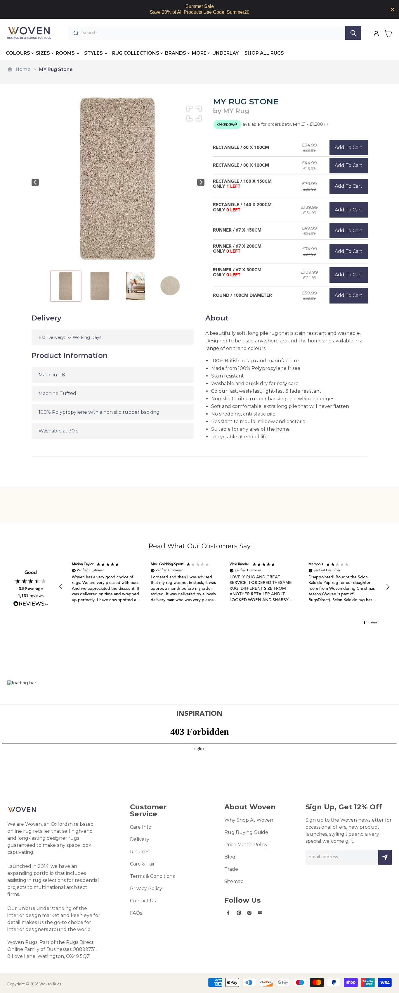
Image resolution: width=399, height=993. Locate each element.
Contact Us (143, 901)
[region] (199, 9)
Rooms (66, 53)
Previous (35, 182)
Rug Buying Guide (246, 832)
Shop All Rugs (264, 53)
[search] (212, 33)
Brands (175, 53)
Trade (231, 869)
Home (22, 69)
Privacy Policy (146, 888)
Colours (18, 53)
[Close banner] (392, 9)
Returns (139, 851)
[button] (61, 587)
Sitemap (234, 881)
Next (200, 182)
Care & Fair (142, 864)
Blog (229, 857)
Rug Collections (135, 53)
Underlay (225, 53)
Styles (94, 53)
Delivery (139, 839)
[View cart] (388, 33)
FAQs (136, 913)
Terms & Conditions (152, 876)
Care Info (140, 827)
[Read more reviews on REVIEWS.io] (30, 603)
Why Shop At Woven (248, 820)
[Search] (353, 33)
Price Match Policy (246, 844)
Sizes (43, 53)
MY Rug (236, 111)
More (199, 53)
